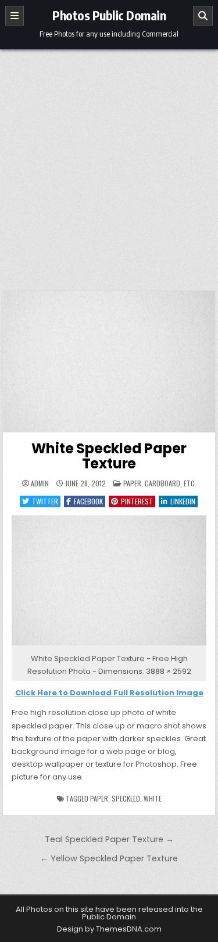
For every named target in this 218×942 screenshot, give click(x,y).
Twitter (45, 501)
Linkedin (182, 501)
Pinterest (137, 501)
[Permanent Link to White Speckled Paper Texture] (109, 361)
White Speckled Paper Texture (108, 456)
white (153, 798)
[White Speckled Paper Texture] (109, 645)
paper (99, 798)
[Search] (203, 16)
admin (40, 483)
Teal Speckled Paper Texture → (109, 839)
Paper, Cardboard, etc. (159, 483)
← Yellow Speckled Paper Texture (109, 858)
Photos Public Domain (109, 15)
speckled (126, 798)
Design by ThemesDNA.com (109, 928)
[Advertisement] (109, 164)
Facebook (88, 501)
